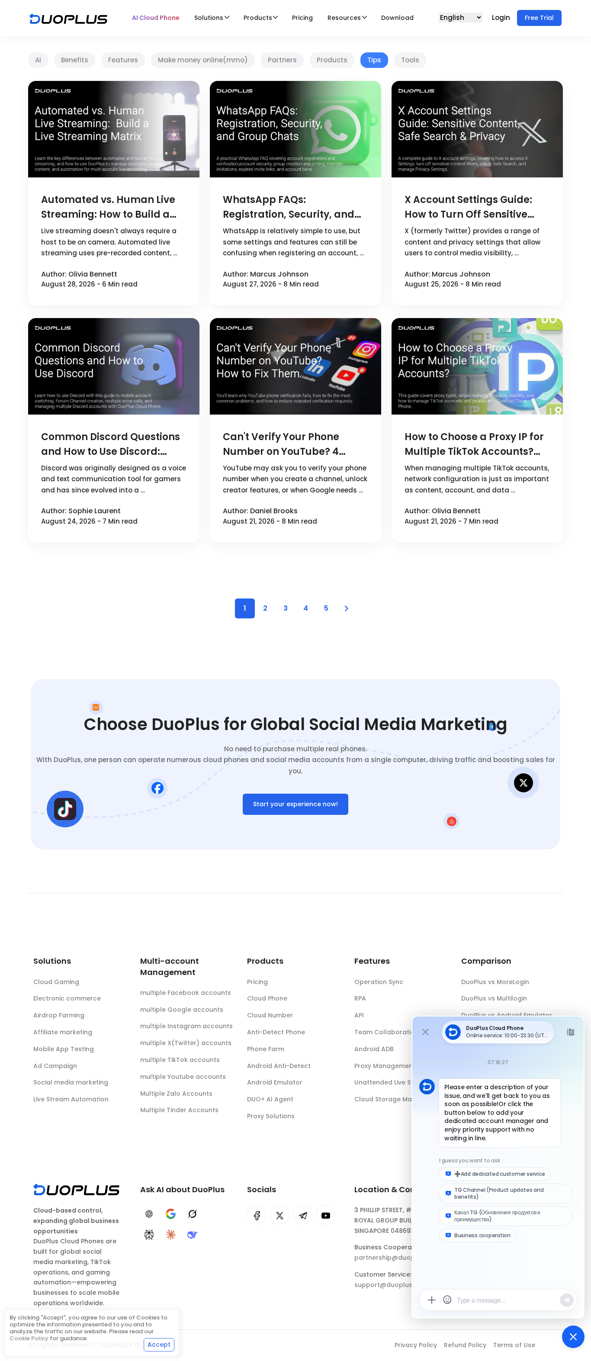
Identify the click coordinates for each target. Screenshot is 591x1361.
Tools (410, 59)
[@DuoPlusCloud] (325, 1215)
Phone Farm (265, 1049)
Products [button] (258, 17)
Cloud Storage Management (399, 1099)
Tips (374, 59)
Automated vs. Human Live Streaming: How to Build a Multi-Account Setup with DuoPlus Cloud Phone (108, 207)
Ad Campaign (55, 1066)
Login (502, 17)
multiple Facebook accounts (185, 992)
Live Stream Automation (71, 1099)
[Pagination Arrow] (347, 608)
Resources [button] (344, 17)
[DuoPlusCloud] (279, 1215)
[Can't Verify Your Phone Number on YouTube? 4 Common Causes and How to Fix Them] (295, 366)
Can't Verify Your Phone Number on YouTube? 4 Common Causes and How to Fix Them (295, 444)
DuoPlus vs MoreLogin (495, 982)
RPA (360, 998)
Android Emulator (274, 1082)
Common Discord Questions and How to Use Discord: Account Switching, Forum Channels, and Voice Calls (110, 444)
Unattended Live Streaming (397, 1082)
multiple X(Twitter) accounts (185, 1043)
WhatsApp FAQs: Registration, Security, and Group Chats (288, 207)
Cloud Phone (267, 998)
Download (397, 17)
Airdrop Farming (58, 1015)
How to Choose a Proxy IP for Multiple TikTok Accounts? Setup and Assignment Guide (477, 444)
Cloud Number (270, 1015)
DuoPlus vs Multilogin (494, 998)
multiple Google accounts (181, 1009)
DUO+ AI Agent (270, 1099)
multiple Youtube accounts (183, 1076)
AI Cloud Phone (156, 17)
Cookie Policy (29, 1338)
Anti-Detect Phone (276, 1032)
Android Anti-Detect (279, 1066)
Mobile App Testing (63, 1049)
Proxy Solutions (271, 1116)
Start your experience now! (295, 804)
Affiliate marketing (62, 1032)
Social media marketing (70, 1082)
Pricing (302, 17)
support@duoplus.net (389, 1285)
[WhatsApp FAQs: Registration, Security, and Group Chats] (295, 129)
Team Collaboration (386, 1032)
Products (332, 59)
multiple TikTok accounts (180, 1059)
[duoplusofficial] (257, 1215)
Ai (38, 59)
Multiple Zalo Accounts (176, 1093)
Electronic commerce (67, 998)
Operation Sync (378, 982)
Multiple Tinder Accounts (179, 1110)
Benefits (74, 59)
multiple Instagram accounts (186, 1026)
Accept (159, 1344)
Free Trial (539, 17)
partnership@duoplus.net (395, 1257)
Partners (282, 59)
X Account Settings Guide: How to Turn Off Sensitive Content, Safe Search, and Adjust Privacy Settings (470, 207)
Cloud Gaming (56, 982)
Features (123, 59)
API (359, 1015)
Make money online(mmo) (203, 59)
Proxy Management (384, 1066)
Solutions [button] (208, 17)
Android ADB (374, 1049)
